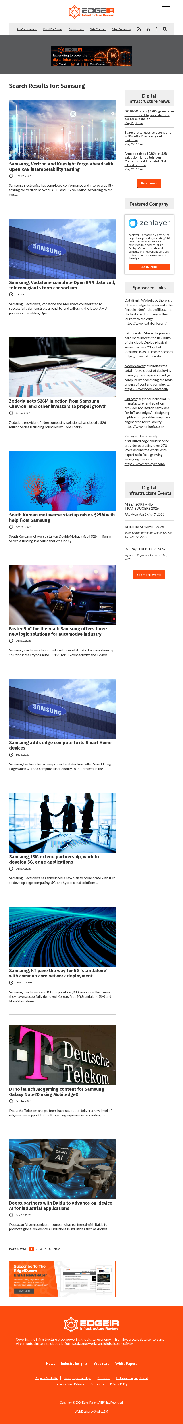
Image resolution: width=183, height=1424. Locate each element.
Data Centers (98, 29)
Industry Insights (74, 1363)
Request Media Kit (46, 1378)
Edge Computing (121, 29)
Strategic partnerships (77, 1378)
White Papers (126, 1363)
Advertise (104, 1378)
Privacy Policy (118, 1384)
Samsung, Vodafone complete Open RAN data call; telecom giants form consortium (62, 285)
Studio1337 (101, 1411)
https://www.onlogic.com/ (144, 426)
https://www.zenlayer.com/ (145, 464)
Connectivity (76, 29)
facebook (156, 29)
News (50, 1363)
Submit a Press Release (70, 1384)
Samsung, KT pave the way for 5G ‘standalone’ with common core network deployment (58, 973)
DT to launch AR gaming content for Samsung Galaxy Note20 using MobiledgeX (56, 1091)
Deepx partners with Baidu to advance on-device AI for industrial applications (60, 1205)
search (165, 29)
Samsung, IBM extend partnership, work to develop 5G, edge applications (54, 859)
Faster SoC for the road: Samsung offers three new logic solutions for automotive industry (58, 631)
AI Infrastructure (27, 29)
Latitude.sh (133, 333)
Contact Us (97, 1384)
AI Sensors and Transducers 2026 (144, 509)
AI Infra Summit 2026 (148, 531)
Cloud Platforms (52, 29)
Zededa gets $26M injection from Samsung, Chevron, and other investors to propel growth (58, 403)
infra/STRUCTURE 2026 (146, 554)
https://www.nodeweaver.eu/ (146, 389)
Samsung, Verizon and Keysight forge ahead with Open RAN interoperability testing (61, 166)
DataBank (132, 300)
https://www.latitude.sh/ (143, 356)
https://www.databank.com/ (146, 323)
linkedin (147, 29)
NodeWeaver (135, 366)
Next (57, 1249)
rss (139, 29)
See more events (149, 574)
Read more (149, 183)
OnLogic (131, 399)
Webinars (101, 1363)
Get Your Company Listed (132, 1378)
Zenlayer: (132, 436)
